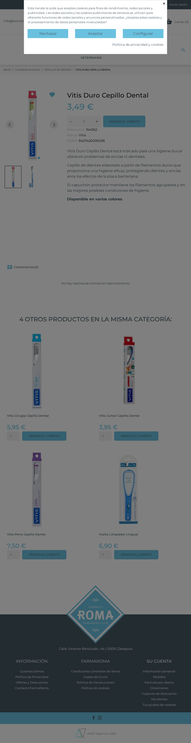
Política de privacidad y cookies (138, 44)
